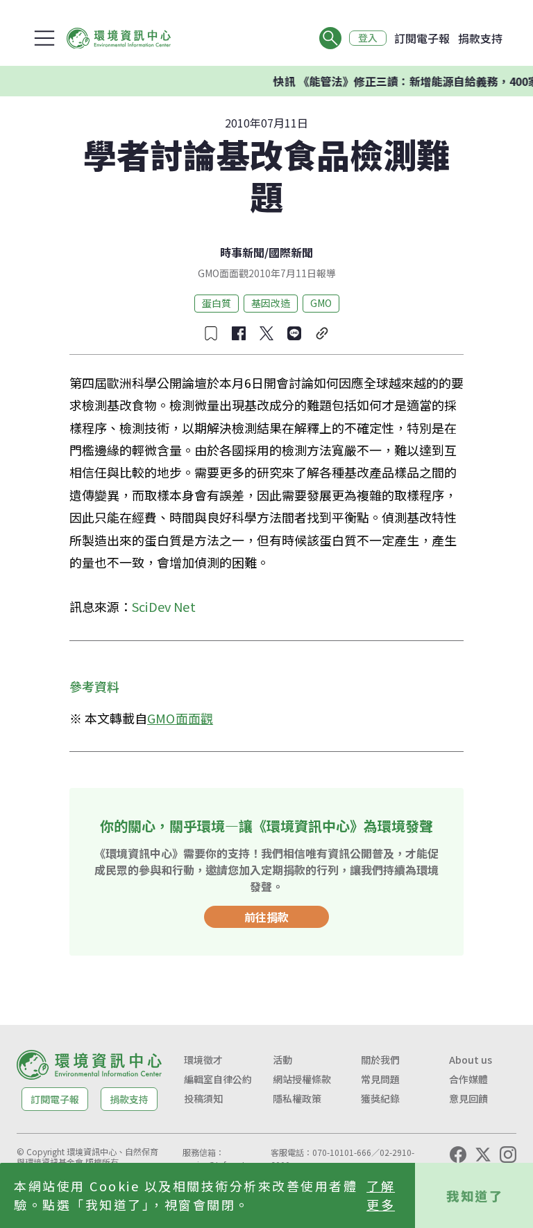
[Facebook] (458, 1154)
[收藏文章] (211, 333)
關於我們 (380, 1060)
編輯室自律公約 (218, 1079)
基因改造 (270, 303)
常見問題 (380, 1079)
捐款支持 (480, 38)
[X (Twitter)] (483, 1154)
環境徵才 (203, 1060)
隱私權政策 (297, 1098)
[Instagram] (508, 1154)
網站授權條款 (302, 1079)
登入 (368, 38)
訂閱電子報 (422, 38)
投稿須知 (203, 1098)
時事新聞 (242, 252)
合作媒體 (468, 1079)
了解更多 (380, 1195)
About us (470, 1060)
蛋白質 (216, 303)
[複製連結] (322, 333)
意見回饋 (468, 1098)
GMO (321, 303)
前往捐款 (266, 917)
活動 (282, 1060)
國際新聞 (291, 252)
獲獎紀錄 (380, 1098)
